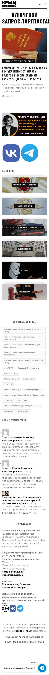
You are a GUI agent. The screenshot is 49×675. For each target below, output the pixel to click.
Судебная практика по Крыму (18, 61)
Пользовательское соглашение (24, 637)
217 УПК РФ (8, 368)
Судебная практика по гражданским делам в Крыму (23, 361)
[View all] (24, 185)
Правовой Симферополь (28, 368)
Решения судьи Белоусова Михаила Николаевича (19, 354)
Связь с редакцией (12, 571)
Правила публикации (14, 587)
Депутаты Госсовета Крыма (16, 411)
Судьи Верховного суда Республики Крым (22, 406)
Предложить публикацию (16, 584)
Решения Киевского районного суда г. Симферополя (20, 338)
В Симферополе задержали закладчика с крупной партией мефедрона (21, 500)
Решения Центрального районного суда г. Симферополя (22, 346)
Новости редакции (12, 575)
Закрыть (33, 663)
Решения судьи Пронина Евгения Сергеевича (24, 395)
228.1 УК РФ (21, 400)
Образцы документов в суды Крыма (19, 379)
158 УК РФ (8, 384)
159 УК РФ (8, 400)
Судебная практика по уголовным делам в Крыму (22, 330)
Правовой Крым (10, 374)
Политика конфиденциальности (24, 641)
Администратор (11, 497)
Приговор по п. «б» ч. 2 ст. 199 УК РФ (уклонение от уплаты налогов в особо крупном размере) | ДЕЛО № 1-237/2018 (24, 73)
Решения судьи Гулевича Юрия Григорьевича (24, 390)
